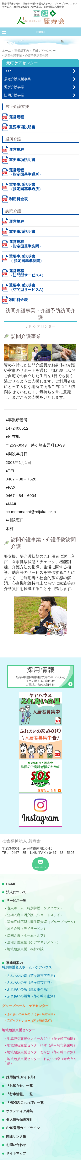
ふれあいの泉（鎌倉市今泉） (28, 989)
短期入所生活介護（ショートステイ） (35, 915)
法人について (16, 892)
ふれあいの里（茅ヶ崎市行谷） (30, 982)
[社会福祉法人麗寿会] (40, 23)
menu (40, 31)
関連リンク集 (16, 1136)
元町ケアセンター (44, 50)
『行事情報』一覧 (19, 1094)
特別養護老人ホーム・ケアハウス (27, 967)
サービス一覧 (16, 900)
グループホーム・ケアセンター (25, 1006)
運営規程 (16, 117)
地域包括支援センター (18, 1030)
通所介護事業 (14, 87)
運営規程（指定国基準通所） (26, 172)
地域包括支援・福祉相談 (25, 949)
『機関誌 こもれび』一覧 (25, 1102)
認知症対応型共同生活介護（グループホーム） (42, 921)
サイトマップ (16, 1153)
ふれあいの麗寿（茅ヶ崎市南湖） (32, 996)
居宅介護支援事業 (17, 79)
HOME (11, 884)
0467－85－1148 (24, 853)
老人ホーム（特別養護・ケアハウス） (35, 908)
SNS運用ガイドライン (23, 1128)
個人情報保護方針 (19, 1119)
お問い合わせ (16, 1145)
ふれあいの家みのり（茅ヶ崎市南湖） (31, 1014)
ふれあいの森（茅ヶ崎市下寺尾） (32, 975)
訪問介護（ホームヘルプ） (27, 935)
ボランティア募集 (19, 1111)
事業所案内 (21, 50)
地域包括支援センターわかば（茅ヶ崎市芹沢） (42, 1052)
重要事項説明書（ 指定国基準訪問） (26, 258)
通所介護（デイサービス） (27, 928)
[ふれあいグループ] (53, 15)
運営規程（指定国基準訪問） (26, 244)
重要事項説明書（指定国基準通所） (26, 186)
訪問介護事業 (14, 95)
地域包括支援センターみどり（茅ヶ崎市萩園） (42, 1038)
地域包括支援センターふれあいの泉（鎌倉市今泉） (42, 1061)
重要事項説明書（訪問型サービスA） (27, 287)
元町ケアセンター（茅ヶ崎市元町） (30, 1020)
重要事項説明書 (22, 127)
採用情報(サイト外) (20, 1077)
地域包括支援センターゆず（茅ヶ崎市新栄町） (42, 1045)
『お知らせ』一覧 (19, 1085)
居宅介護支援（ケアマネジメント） (33, 942)
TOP (7, 71)
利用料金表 (18, 199)
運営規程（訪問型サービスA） (27, 273)
